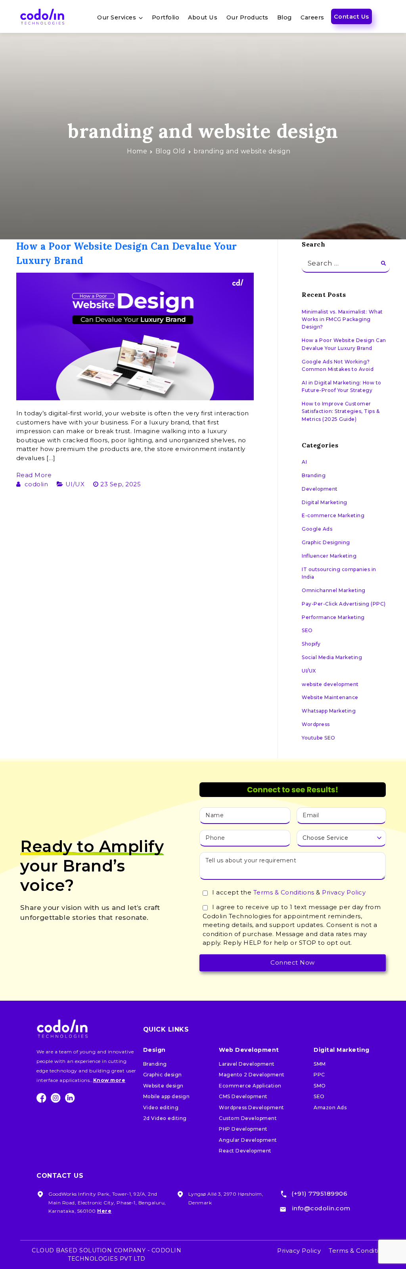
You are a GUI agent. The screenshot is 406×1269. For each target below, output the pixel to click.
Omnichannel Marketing (334, 590)
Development (320, 489)
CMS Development (243, 1096)
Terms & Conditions (283, 892)
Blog (284, 17)
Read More (34, 475)
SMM (320, 1064)
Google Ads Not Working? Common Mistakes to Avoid (337, 365)
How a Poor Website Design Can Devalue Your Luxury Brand (344, 344)
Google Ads (317, 529)
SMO (320, 1086)
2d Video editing (165, 1118)
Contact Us (351, 16)
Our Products (247, 17)
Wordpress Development (251, 1107)
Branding (314, 475)
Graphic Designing (326, 542)
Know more (109, 1080)
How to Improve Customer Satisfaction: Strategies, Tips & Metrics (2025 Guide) (340, 411)
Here (104, 1211)
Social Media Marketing (332, 657)
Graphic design (162, 1075)
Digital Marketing (324, 502)
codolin (36, 484)
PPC (319, 1075)
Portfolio (166, 17)
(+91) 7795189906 (319, 1193)
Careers (312, 17)
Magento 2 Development (252, 1075)
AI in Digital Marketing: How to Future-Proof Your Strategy (341, 386)
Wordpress (316, 724)
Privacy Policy (344, 892)
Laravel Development (247, 1064)
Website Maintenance (330, 697)
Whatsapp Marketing (329, 711)
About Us (202, 17)
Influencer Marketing (329, 556)
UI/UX (75, 484)
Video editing (161, 1107)
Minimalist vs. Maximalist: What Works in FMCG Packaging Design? (342, 319)
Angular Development (248, 1140)
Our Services (116, 17)
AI (304, 462)
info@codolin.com (321, 1208)
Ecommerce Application (250, 1086)
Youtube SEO (318, 738)
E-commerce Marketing (333, 515)
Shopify (311, 644)
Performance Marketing (333, 617)
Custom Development (248, 1118)
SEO (307, 630)
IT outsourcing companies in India (339, 573)
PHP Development (243, 1129)
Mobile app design (166, 1096)
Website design (163, 1086)
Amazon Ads (330, 1107)
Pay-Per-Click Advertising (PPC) (344, 604)
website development (330, 684)
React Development (245, 1151)
